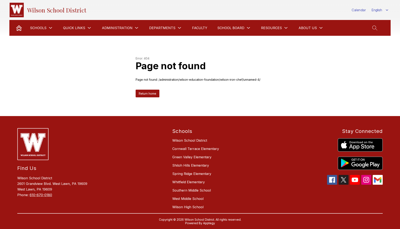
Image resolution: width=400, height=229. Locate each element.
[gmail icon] (378, 183)
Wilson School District (189, 140)
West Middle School (188, 199)
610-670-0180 (41, 195)
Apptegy (209, 223)
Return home (147, 93)
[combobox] (380, 10)
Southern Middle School (191, 190)
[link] (19, 28)
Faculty (199, 28)
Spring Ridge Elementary (191, 174)
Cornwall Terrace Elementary (195, 149)
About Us (308, 28)
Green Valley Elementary (191, 157)
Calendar (359, 10)
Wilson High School (188, 207)
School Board (230, 28)
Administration (117, 28)
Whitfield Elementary (188, 182)
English (376, 10)
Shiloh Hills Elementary (190, 165)
